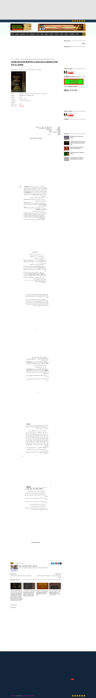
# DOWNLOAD (17, 563)
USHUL (77, 34)
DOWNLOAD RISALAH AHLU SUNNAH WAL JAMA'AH (77, 153)
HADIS (42, 34)
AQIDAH (17, 34)
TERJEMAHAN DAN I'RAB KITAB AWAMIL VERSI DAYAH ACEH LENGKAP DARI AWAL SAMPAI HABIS (78, 143)
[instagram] (77, 21)
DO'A (28, 34)
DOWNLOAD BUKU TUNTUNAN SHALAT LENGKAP (76, 137)
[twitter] (73, 21)
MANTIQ (47, 34)
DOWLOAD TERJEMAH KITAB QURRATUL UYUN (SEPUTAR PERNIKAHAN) (77, 147)
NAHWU (51, 34)
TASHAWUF (72, 34)
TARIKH (66, 34)
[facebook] (75, 21)
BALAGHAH (22, 34)
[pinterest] (84, 21)
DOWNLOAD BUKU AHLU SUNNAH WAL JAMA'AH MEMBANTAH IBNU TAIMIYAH (76, 158)
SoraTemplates (13, 695)
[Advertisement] (39, 10)
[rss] (80, 21)
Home (12, 34)
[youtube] (82, 21)
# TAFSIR (22, 563)
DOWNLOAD (32, 34)
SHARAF (56, 34)
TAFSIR (61, 34)
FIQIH (38, 34)
